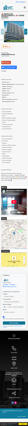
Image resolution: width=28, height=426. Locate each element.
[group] (14, 31)
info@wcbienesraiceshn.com (10, 286)
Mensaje (5, 309)
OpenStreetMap (23, 248)
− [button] (3, 224)
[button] (4, 40)
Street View (8, 46)
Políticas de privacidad (14, 338)
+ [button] (3, 222)
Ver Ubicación (11, 261)
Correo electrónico (7, 299)
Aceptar (23, 423)
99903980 (6, 284)
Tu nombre (5, 294)
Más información (10, 424)
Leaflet (15, 248)
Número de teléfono (7, 304)
